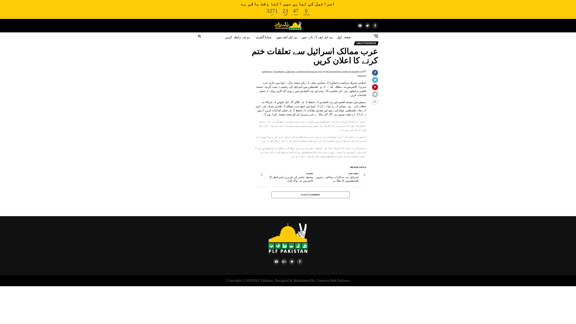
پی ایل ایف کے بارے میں (317, 36)
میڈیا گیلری (263, 36)
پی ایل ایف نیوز (286, 36)
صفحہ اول (344, 36)
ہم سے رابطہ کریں (238, 36)
